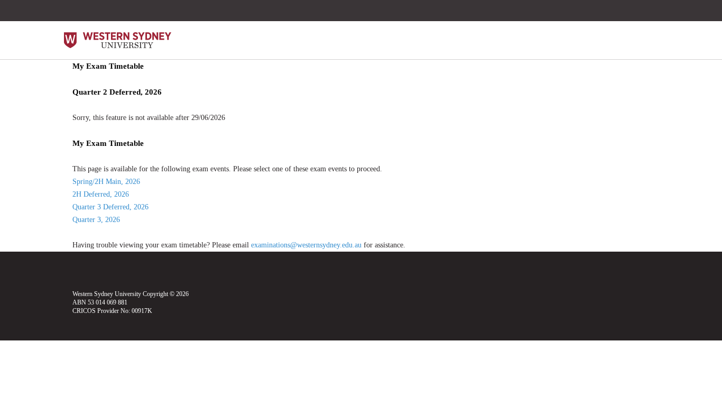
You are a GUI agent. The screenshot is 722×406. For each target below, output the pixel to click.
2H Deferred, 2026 (100, 194)
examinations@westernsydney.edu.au (306, 245)
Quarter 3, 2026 (96, 220)
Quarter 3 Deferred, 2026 (110, 207)
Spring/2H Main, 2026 (106, 182)
